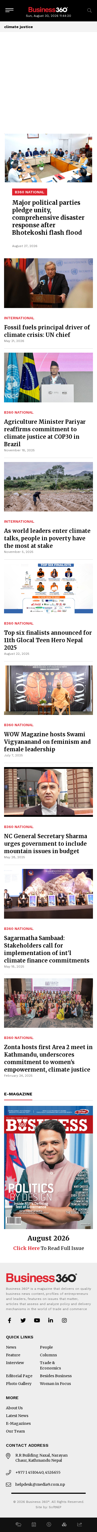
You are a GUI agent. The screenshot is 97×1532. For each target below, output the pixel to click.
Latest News (17, 1415)
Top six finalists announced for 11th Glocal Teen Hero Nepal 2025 (48, 640)
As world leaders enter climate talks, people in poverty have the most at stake (47, 538)
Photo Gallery (19, 1383)
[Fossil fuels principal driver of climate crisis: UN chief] (48, 223)
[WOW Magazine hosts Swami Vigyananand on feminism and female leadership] (48, 690)
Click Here (26, 1248)
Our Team (15, 1431)
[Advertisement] (48, 83)
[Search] (89, 10)
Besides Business (56, 1375)
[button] (18, 1525)
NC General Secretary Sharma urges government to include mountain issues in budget (45, 843)
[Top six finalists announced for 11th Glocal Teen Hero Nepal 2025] (48, 588)
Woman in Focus (55, 1383)
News (11, 1347)
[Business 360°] (48, 9)
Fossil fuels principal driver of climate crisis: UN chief (47, 331)
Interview (15, 1362)
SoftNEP (55, 1507)
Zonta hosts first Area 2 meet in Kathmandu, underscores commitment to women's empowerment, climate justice (48, 1058)
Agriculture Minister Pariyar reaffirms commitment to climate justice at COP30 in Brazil (45, 433)
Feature (13, 1355)
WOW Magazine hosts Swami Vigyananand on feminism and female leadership (47, 742)
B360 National (19, 412)
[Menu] (9, 10)
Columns (48, 1355)
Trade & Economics (50, 1365)
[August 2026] (48, 1167)
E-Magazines (18, 1423)
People (46, 1347)
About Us (14, 1408)
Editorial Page (19, 1375)
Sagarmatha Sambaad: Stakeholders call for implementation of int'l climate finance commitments (46, 949)
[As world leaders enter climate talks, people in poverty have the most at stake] (48, 487)
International (19, 318)
